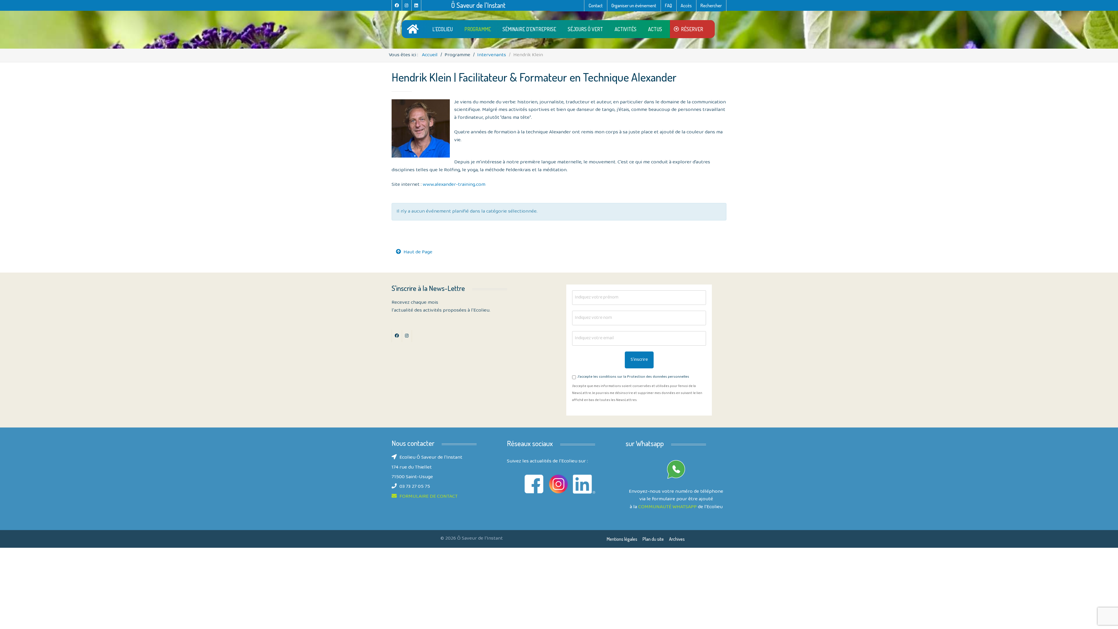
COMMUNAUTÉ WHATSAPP (667, 507)
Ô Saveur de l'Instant (478, 5)
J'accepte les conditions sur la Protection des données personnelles (633, 377)
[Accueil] (413, 29)
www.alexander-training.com (454, 185)
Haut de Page (418, 252)
